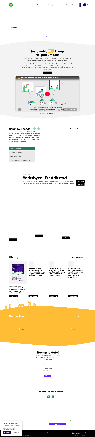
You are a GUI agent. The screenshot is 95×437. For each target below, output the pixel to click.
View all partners (78, 316)
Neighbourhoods (44, 5)
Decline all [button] (16, 432)
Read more (14, 27)
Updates (54, 5)
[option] (60, 160)
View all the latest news (77, 213)
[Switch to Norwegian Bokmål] (87, 4)
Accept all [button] (7, 432)
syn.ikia (36, 5)
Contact (74, 5)
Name (49, 362)
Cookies (74, 435)
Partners (68, 5)
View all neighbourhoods (76, 128)
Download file (13, 296)
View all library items (77, 257)
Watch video (81, 181)
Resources (61, 5)
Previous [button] (7, 330)
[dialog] (11, 428)
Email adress (48, 368)
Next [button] (87, 330)
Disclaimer (78, 435)
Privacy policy (83, 435)
